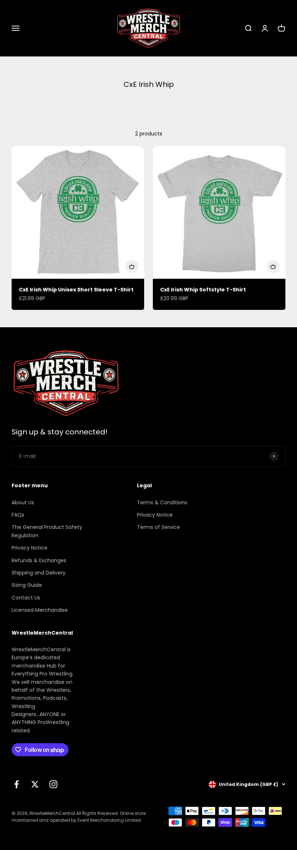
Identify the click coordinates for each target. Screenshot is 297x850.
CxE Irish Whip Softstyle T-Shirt (203, 289)
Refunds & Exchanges (39, 560)
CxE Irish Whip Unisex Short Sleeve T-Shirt (76, 289)
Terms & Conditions (162, 502)
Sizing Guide (27, 585)
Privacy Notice (29, 547)
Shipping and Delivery (39, 572)
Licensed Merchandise (40, 610)
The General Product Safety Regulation (47, 531)
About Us (23, 502)
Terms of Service (158, 527)
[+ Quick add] (131, 266)
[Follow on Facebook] (16, 784)
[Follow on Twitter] (35, 784)
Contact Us (26, 597)
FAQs (18, 514)
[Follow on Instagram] (53, 784)
